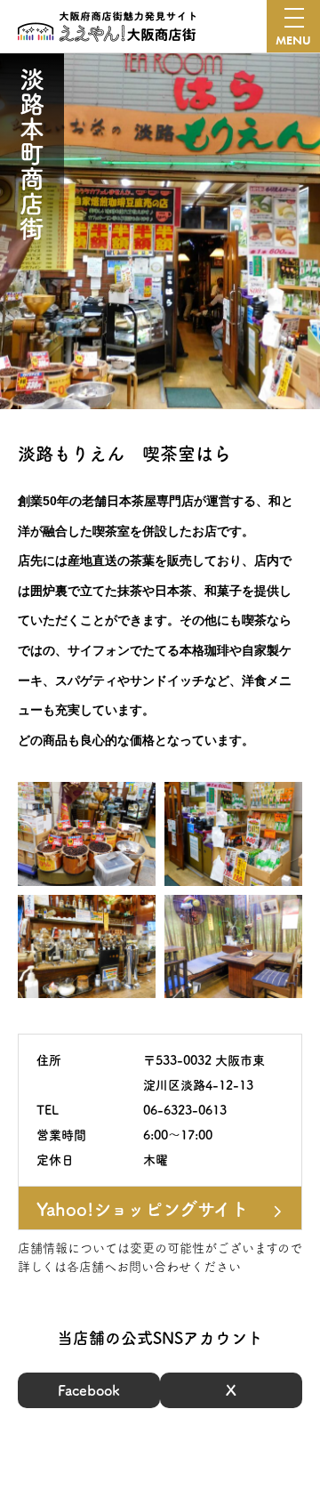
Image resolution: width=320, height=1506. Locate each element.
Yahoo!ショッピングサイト (142, 1209)
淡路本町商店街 (32, 154)
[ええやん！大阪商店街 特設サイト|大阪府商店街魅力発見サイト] (107, 27)
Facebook (89, 1390)
